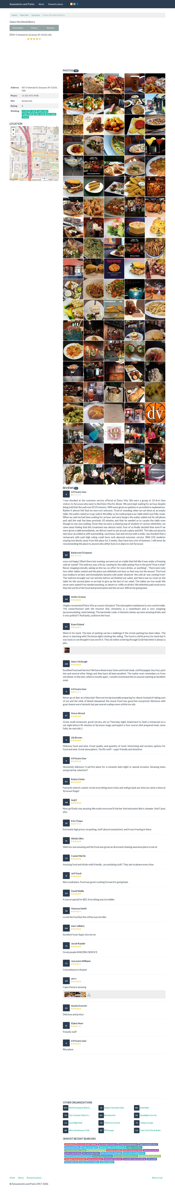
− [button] (13, 134)
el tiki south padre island (133, 1150)
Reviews (50, 28)
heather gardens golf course (149, 1156)
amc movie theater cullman (86, 1144)
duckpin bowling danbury (128, 1144)
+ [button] (13, 130)
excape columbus (107, 1162)
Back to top (157, 1177)
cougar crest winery (134, 1147)
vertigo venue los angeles (89, 1162)
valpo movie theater (95, 1159)
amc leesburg (70, 1144)
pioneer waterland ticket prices (125, 1156)
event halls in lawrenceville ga (134, 1159)
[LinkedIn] (74, 4)
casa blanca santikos (114, 1150)
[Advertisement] (34, 63)
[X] (68, 4)
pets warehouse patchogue (111, 1153)
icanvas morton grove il (96, 1150)
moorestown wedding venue (134, 1153)
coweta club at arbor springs (75, 1150)
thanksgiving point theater (102, 1156)
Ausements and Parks (22, 4)
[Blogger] (71, 4)
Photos (34, 28)
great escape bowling (73, 1153)
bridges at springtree (89, 1147)
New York (24, 15)
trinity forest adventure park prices (78, 1156)
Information (17, 28)
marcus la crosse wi (151, 1150)
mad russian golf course (148, 1144)
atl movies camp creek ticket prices (112, 1147)
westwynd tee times (72, 1147)
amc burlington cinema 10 (108, 1144)
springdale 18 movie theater (75, 1159)
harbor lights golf (71, 1162)
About (41, 4)
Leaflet (56, 180)
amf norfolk (152, 1159)
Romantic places (55, 4)
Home (14, 15)
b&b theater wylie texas (113, 1159)
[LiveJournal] (77, 4)
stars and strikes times (91, 1153)
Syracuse (36, 15)
